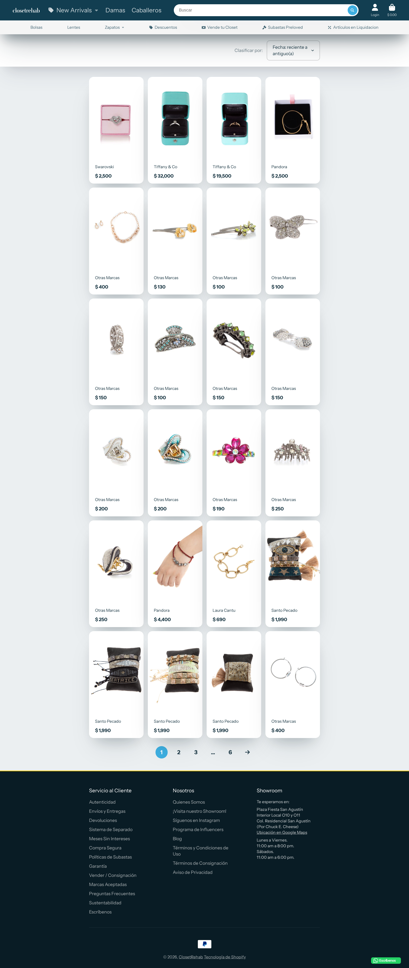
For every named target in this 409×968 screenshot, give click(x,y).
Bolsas (36, 27)
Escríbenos (100, 912)
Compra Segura (105, 847)
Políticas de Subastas (110, 857)
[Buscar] (352, 10)
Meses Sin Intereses (109, 838)
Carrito (392, 10)
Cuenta (375, 10)
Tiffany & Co (175, 130)
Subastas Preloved (285, 27)
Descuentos (166, 27)
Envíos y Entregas (107, 811)
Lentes (73, 27)
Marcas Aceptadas (108, 884)
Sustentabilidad (105, 902)
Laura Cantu (234, 573)
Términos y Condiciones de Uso (200, 851)
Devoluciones (103, 820)
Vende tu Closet (222, 27)
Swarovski (116, 130)
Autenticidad (102, 802)
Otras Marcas (116, 241)
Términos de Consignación (200, 863)
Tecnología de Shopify (225, 956)
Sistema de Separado (110, 829)
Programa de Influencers (198, 829)
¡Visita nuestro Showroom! (199, 811)
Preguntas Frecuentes (112, 893)
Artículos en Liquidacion (356, 27)
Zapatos (112, 27)
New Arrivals (74, 10)
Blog (177, 838)
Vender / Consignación (113, 875)
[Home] (26, 10)
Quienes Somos (189, 802)
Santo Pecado (292, 573)
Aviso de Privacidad (193, 872)
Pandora (292, 130)
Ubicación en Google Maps (282, 832)
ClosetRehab (191, 956)
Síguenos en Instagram (196, 820)
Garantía (98, 866)
